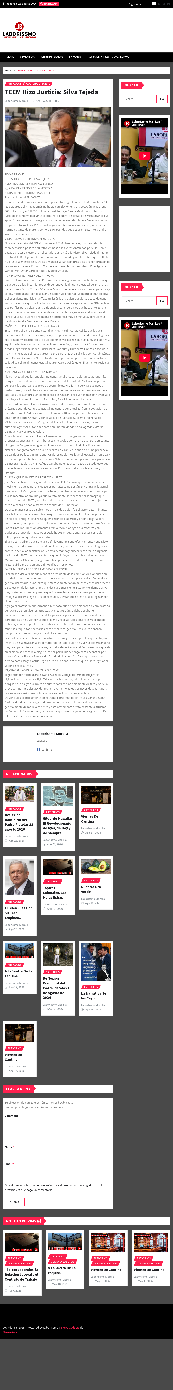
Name (9, 1147)
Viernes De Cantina (89, 819)
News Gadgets (70, 1327)
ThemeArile (10, 1332)
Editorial (76, 57)
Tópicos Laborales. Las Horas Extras (54, 892)
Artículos (27, 57)
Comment (11, 1116)
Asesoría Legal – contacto (109, 57)
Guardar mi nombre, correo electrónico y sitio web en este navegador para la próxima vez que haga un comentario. (54, 1188)
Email (9, 1164)
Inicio (10, 57)
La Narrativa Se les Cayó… (93, 996)
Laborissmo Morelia (17, 100)
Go (162, 99)
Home (9, 70)
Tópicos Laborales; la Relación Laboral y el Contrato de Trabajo (21, 1274)
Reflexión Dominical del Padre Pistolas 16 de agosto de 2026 (57, 988)
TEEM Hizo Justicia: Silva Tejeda (35, 70)
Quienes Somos (52, 57)
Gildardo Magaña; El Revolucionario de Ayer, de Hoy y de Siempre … (57, 825)
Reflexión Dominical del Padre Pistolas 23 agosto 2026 (19, 822)
